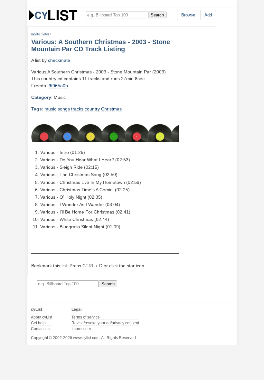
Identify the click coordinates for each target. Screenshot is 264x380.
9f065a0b (58, 85)
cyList (35, 33)
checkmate (59, 60)
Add (208, 15)
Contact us (40, 329)
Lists (45, 33)
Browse (188, 15)
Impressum (81, 329)
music (50, 108)
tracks (77, 108)
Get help (38, 323)
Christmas (111, 108)
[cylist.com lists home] (53, 15)
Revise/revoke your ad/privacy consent (105, 323)
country (92, 108)
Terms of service (85, 317)
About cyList (41, 317)
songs (64, 108)
